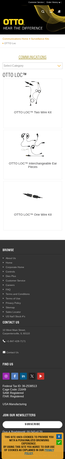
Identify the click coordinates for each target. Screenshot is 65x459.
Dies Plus (11, 276)
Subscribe (32, 424)
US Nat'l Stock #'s (15, 316)
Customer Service (36, 2)
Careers (10, 285)
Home (9, 262)
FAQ (8, 289)
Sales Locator (13, 312)
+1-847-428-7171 (16, 341)
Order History (52, 2)
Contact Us (12, 352)
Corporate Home (15, 267)
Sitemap (10, 307)
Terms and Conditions (18, 294)
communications (32, 58)
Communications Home (15, 38)
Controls (10, 271)
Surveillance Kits (40, 38)
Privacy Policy (13, 303)
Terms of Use (13, 298)
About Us (11, 258)
